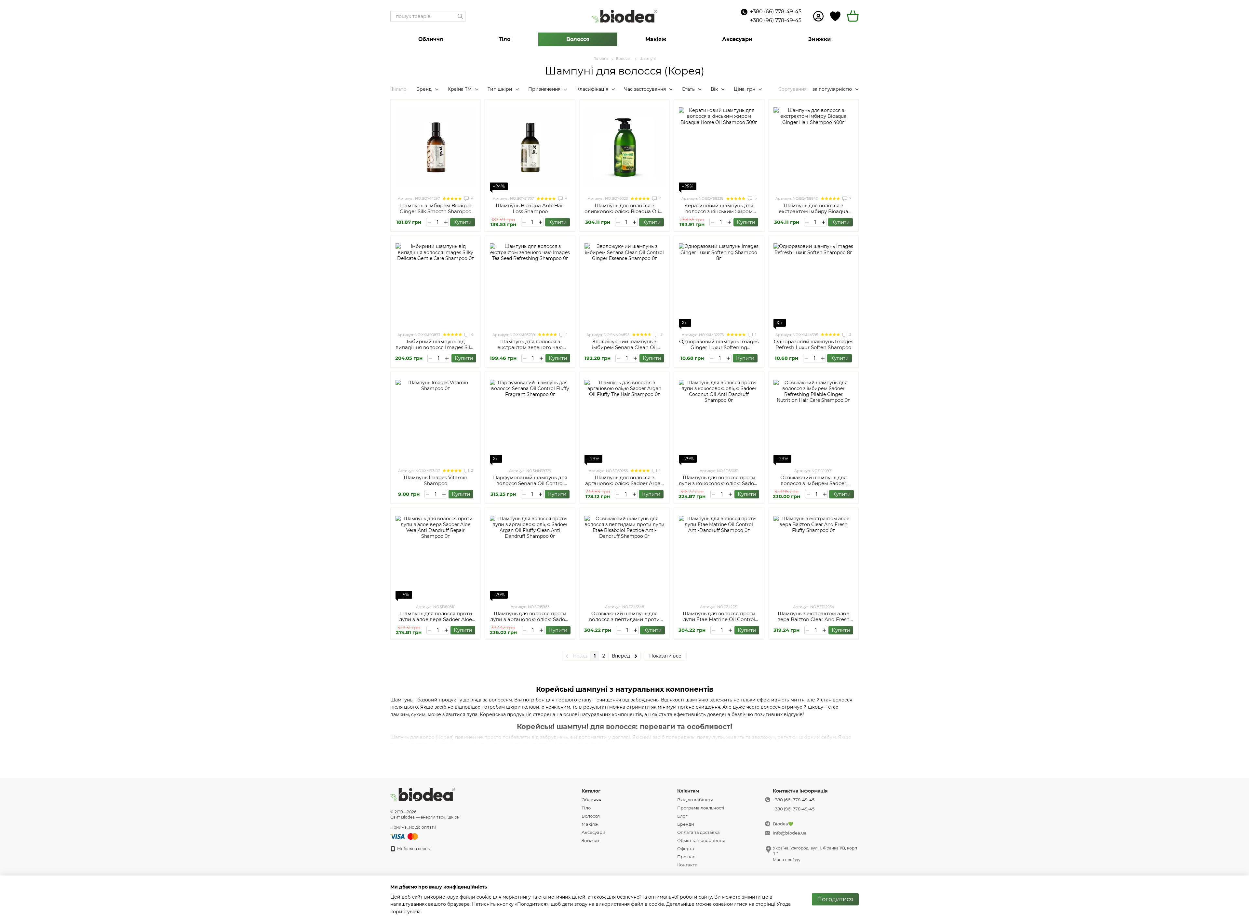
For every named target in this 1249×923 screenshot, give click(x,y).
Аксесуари (737, 39)
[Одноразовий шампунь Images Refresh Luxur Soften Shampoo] (813, 284)
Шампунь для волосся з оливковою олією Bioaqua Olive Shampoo (624, 211)
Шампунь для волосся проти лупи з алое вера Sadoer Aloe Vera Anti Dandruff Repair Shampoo (435, 622)
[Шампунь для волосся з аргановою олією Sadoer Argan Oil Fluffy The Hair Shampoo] (624, 420)
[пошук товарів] (460, 16)
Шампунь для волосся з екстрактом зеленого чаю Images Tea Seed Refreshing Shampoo (530, 350)
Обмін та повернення (701, 840)
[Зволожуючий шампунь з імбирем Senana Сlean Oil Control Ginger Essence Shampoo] (624, 284)
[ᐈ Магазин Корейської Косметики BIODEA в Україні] (422, 794)
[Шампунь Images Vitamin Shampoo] (436, 420)
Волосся (577, 39)
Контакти (687, 864)
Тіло (504, 39)
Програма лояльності (700, 807)
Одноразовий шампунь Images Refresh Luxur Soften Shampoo (813, 344)
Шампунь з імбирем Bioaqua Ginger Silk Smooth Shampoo (435, 208)
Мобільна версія (413, 848)
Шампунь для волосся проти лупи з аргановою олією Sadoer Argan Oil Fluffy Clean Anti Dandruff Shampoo (530, 622)
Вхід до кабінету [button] (695, 799)
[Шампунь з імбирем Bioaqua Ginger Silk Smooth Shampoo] (436, 147)
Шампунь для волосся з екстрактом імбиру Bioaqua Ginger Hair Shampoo (813, 211)
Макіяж (655, 39)
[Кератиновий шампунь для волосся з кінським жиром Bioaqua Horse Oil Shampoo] (719, 147)
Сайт (395, 817)
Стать (688, 89)
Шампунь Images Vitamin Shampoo (435, 480)
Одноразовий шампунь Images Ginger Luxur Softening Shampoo (719, 347)
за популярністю (832, 89)
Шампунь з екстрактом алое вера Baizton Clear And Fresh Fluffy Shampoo (813, 619)
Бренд (424, 89)
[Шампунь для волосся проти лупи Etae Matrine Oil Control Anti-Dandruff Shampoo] (719, 556)
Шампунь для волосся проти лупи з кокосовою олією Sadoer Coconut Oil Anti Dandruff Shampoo (719, 486)
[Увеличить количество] (446, 222)
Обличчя (430, 39)
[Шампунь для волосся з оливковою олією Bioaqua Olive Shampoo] (624, 147)
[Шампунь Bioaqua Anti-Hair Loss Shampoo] (530, 147)
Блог (682, 816)
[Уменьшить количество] (429, 222)
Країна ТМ (460, 89)
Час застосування (645, 89)
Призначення (544, 89)
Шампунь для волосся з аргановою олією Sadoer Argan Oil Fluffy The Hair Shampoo (624, 483)
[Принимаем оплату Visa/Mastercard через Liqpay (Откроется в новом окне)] (404, 836)
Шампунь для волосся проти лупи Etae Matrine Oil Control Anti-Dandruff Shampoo (719, 619)
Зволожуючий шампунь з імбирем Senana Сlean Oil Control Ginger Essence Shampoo (624, 350)
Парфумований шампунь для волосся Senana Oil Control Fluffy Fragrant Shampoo (530, 483)
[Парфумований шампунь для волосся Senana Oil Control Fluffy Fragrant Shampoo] (530, 420)
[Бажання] (835, 16)
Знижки (819, 39)
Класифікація (592, 89)
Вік (714, 89)
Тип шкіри (500, 89)
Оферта (685, 848)
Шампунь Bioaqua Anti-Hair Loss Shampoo (530, 208)
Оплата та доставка (698, 832)
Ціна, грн (744, 89)
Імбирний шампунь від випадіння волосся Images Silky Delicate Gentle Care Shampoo (436, 347)
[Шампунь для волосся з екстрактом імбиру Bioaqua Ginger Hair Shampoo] (813, 147)
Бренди (685, 824)
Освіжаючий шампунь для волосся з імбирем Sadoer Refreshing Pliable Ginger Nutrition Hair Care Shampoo (813, 486)
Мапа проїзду (786, 859)
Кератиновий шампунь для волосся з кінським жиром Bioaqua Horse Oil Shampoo (718, 211)
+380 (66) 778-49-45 (775, 11)
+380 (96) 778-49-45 (775, 20)
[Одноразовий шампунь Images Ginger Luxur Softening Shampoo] (719, 284)
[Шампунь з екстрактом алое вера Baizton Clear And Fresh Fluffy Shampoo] (813, 556)
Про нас (686, 856)
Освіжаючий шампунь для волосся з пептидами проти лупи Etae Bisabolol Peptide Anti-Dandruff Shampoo (624, 622)
